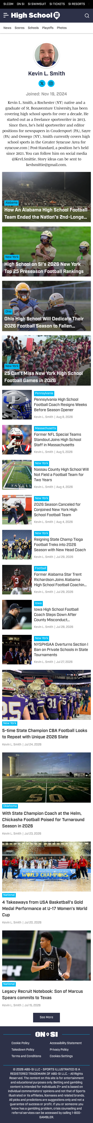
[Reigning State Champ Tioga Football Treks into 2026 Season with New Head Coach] (46, 545)
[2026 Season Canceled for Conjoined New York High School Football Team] (46, 510)
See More (46, 1017)
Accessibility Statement (66, 1043)
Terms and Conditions (26, 1056)
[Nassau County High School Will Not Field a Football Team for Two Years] (46, 475)
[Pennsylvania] (45, 394)
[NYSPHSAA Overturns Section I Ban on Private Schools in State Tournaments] (46, 650)
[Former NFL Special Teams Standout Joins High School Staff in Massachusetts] (46, 440)
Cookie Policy (20, 1043)
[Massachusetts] (46, 429)
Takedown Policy (22, 1049)
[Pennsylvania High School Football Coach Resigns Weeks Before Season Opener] (46, 405)
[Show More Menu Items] (6, 15)
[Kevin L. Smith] (43, 417)
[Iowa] (39, 604)
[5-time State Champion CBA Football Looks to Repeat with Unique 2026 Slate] (46, 709)
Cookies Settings (61, 1056)
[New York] (42, 464)
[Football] (41, 569)
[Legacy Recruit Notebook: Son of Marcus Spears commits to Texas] (46, 969)
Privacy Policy (59, 1049)
